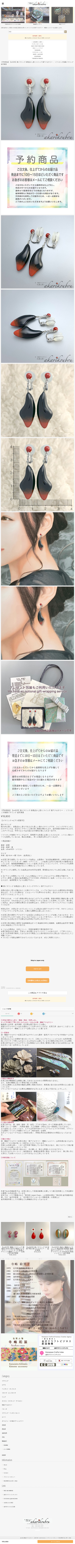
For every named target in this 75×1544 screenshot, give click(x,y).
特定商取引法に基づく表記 (10, 1481)
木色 (3, 1437)
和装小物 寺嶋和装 (8, 1490)
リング (4, 1397)
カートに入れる (55, 1541)
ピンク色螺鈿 (7, 1449)
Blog (5, 1469)
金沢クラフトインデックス (10, 1494)
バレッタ (4, 1409)
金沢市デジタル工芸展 (9, 1506)
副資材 (4, 1455)
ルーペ (4, 1417)
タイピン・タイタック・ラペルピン (12, 1401)
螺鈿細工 (4, 1441)
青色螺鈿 (6, 1445)
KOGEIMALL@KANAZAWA (11, 1498)
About (5, 1465)
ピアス (4, 1385)
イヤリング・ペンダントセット (11, 1413)
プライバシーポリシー (9, 1477)
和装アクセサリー (7, 1405)
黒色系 (4, 1429)
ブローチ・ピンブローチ (9, 1393)
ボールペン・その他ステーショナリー (13, 1421)
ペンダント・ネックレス (9, 1389)
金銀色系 (4, 1433)
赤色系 (4, 1425)
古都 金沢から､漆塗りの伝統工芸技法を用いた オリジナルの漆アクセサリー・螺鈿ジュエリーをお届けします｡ (32, 27)
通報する (70, 1216)
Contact (6, 1473)
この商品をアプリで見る (37, 993)
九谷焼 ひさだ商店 (8, 1502)
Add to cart (37, 969)
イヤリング (5, 1381)
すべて (8, 1013)
